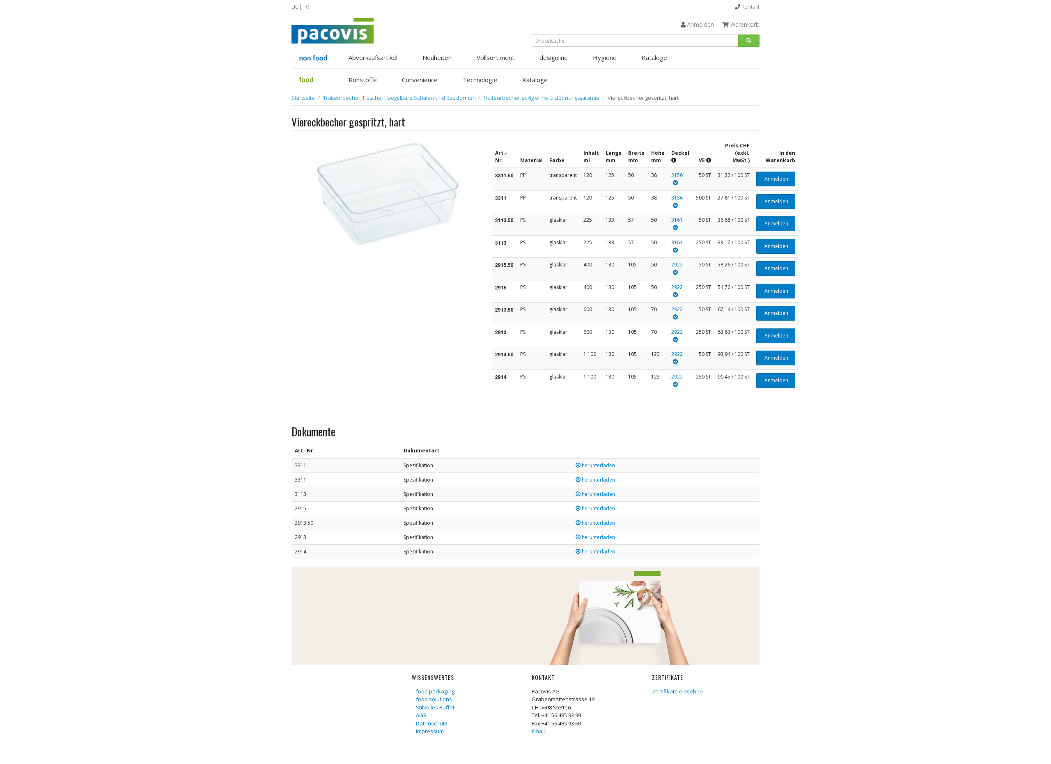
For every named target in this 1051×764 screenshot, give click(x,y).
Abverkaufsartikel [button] (373, 57)
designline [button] (553, 57)
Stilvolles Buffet (435, 707)
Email (538, 731)
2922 (677, 264)
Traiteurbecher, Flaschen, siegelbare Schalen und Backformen (399, 97)
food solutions (434, 699)
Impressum (430, 731)
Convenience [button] (420, 80)
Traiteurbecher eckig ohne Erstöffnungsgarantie (541, 97)
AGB (421, 715)
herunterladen (598, 465)
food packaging (435, 691)
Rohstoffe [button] (363, 80)
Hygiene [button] (605, 57)
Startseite (303, 97)
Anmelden (775, 178)
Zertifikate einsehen (677, 691)
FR (306, 6)
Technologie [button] (480, 80)
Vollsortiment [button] (495, 57)
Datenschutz (431, 723)
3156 (677, 175)
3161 (677, 219)
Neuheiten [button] (437, 57)
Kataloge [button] (654, 57)
